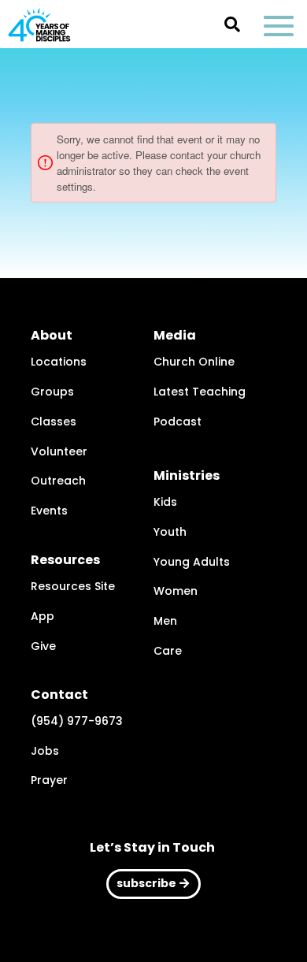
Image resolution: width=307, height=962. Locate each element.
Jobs (45, 751)
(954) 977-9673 (77, 721)
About (51, 335)
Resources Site (73, 586)
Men (165, 621)
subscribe (146, 883)
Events (49, 510)
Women (176, 591)
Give (43, 646)
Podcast (178, 421)
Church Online (194, 362)
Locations (59, 362)
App (42, 616)
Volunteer (59, 451)
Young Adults (192, 562)
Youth (170, 532)
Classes (53, 421)
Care (168, 651)
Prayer (49, 780)
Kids (165, 502)
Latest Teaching (200, 391)
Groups (52, 391)
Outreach (58, 480)
